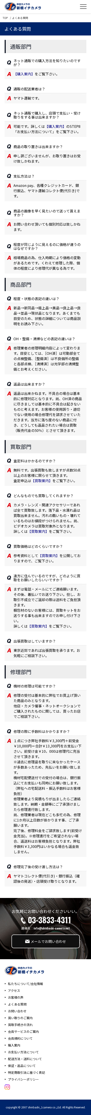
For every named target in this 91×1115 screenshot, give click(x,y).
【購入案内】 (24, 73)
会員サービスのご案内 (23, 1031)
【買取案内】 (41, 480)
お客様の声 (15, 997)
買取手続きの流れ (20, 1024)
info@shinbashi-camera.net (52, 928)
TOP (5, 18)
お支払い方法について (23, 1052)
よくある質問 (17, 1004)
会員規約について (20, 1038)
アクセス (14, 990)
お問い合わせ (17, 1011)
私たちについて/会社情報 (25, 983)
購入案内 (14, 1045)
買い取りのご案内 (20, 1018)
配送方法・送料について (25, 1059)
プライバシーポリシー (23, 1079)
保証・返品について (22, 1065)
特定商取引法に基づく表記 (26, 1072)
